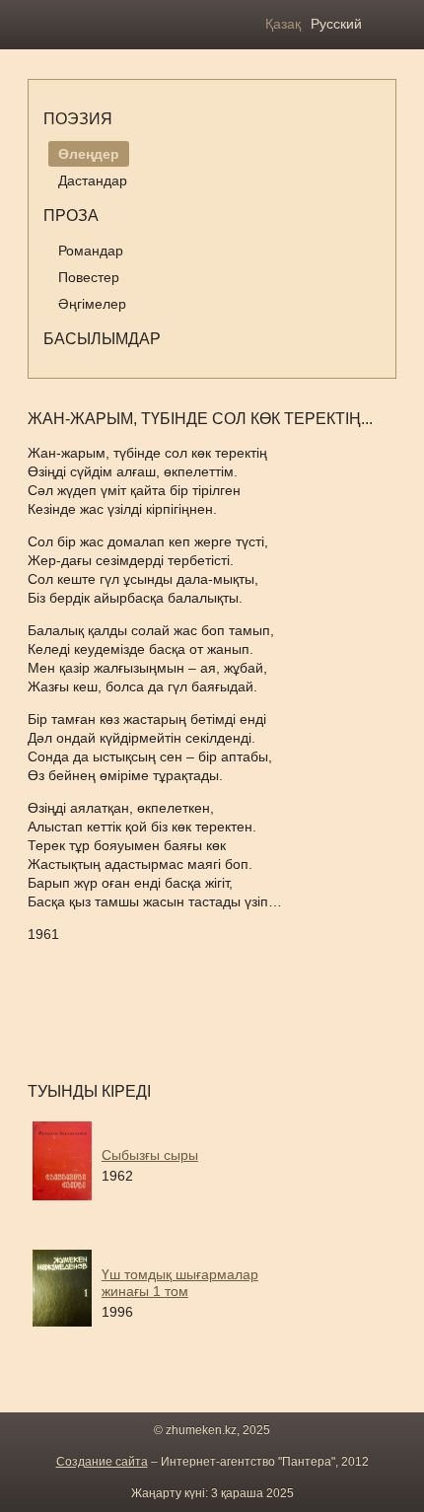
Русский (336, 24)
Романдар (90, 250)
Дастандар (92, 180)
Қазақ (283, 24)
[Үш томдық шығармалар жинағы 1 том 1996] (185, 1333)
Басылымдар (102, 338)
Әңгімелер (92, 304)
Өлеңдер (88, 154)
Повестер (88, 277)
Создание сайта (102, 1462)
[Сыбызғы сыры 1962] (185, 1205)
